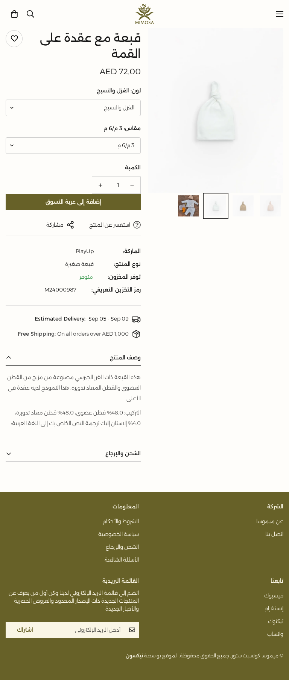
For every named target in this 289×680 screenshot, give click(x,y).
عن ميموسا (269, 521)
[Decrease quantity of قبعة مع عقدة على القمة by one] (132, 185)
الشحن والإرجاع (122, 546)
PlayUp (85, 251)
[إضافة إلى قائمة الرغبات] (14, 38)
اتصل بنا (274, 534)
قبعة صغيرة (79, 264)
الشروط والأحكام (121, 521)
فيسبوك (273, 595)
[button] (14, 14)
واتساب (275, 634)
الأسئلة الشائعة (122, 559)
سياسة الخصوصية (118, 534)
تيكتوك (275, 621)
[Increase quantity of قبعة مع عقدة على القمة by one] (100, 185)
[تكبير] (164, 44)
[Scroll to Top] (14, 639)
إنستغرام (274, 608)
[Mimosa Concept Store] (144, 14)
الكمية (133, 167)
